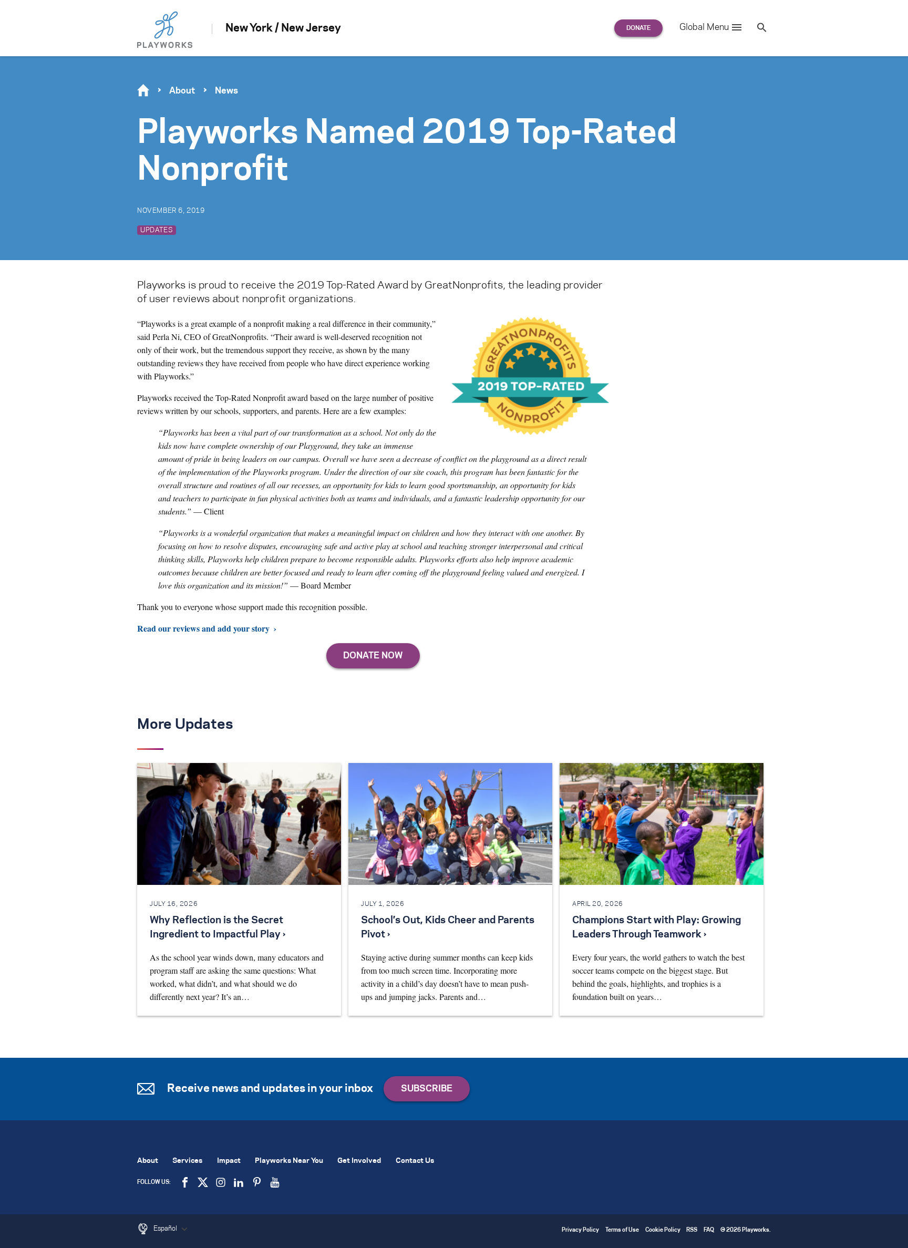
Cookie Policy (662, 1230)
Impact (229, 1161)
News (226, 91)
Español (166, 1228)
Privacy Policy (580, 1230)
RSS (691, 1230)
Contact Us (415, 1161)
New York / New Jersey (283, 28)
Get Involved (359, 1161)
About (182, 91)
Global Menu (704, 27)
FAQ (709, 1230)
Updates (156, 230)
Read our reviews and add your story (203, 628)
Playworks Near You (289, 1161)
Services (187, 1161)
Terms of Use (622, 1230)
